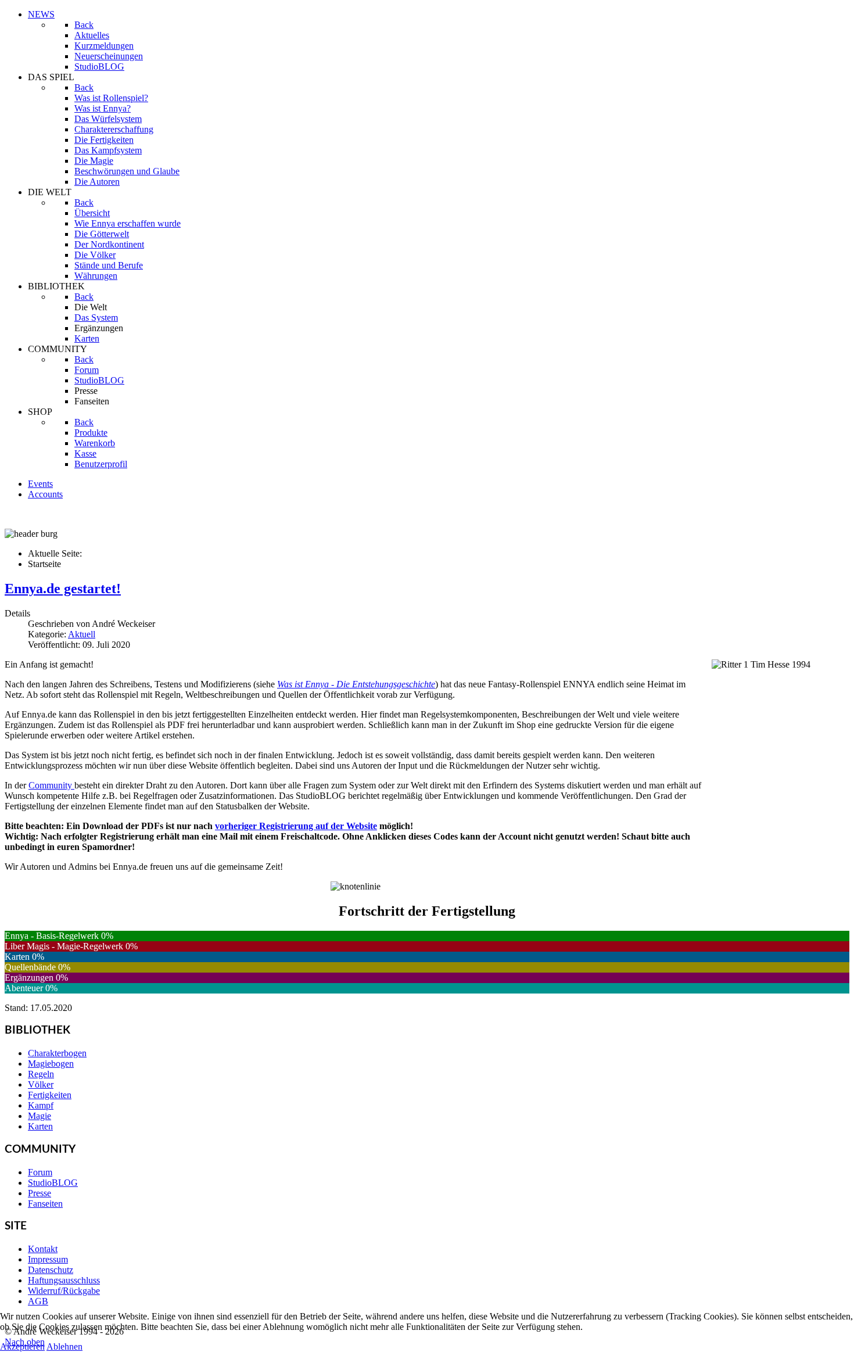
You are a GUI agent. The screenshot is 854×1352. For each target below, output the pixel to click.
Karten (40, 1126)
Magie (39, 1116)
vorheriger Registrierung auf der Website (296, 826)
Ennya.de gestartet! (63, 588)
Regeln (41, 1074)
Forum (40, 1172)
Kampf (40, 1105)
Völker (40, 1084)
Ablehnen (64, 1346)
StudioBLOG (53, 1183)
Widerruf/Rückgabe (64, 1291)
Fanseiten (45, 1203)
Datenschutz (50, 1270)
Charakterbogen (57, 1053)
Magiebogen (51, 1063)
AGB (38, 1301)
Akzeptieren (22, 1346)
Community (51, 785)
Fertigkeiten (49, 1095)
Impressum (48, 1259)
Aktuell (81, 634)
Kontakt (43, 1249)
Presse (39, 1193)
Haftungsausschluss (64, 1280)
